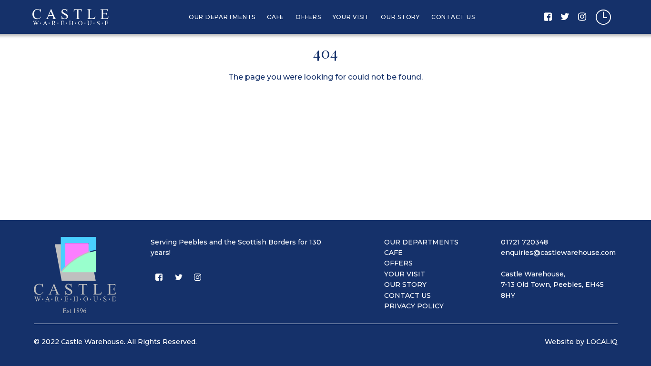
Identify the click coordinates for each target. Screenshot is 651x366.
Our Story (400, 16)
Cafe (275, 16)
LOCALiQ (602, 341)
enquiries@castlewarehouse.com (558, 252)
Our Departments (222, 16)
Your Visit (351, 16)
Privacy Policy (414, 306)
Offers (308, 16)
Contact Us (453, 16)
